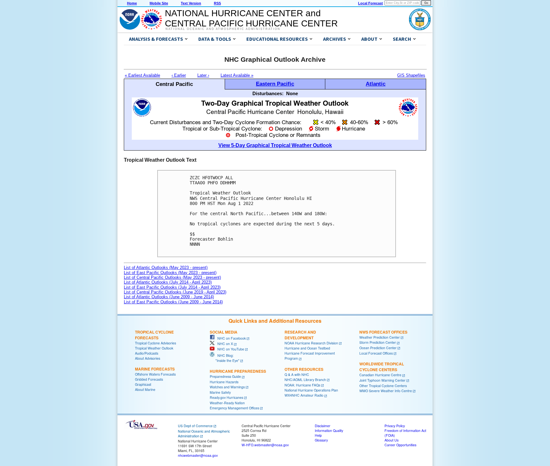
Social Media (223, 332)
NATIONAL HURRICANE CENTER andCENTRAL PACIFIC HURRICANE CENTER (251, 18)
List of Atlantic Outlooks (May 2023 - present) (166, 267)
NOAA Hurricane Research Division (311, 343)
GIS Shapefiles (411, 75)
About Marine (145, 389)
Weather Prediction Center (379, 337)
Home (132, 3)
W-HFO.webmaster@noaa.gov (265, 444)
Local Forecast (370, 3)
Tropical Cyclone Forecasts (154, 335)
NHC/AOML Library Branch (305, 379)
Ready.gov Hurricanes (226, 397)
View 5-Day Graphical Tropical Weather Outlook (275, 145)
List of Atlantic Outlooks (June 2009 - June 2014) (169, 296)
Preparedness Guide (225, 376)
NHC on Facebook (230, 338)
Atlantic (375, 84)
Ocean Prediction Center (378, 347)
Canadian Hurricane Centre (380, 374)
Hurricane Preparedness (238, 371)
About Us (391, 440)
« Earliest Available (142, 75)
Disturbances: (268, 93)
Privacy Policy (394, 425)
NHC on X (224, 343)
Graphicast (143, 384)
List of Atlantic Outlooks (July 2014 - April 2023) (168, 282)
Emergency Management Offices (234, 408)
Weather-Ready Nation (227, 402)
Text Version (191, 3)
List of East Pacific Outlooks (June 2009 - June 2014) (173, 302)
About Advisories (147, 358)
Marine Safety (220, 392)
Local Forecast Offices (376, 353)
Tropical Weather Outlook (154, 348)
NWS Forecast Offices (383, 332)
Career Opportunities (400, 444)
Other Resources (304, 369)
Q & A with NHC (297, 374)
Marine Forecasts (155, 369)
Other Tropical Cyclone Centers (383, 385)
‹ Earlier (179, 75)
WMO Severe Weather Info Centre (385, 390)
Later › (203, 75)
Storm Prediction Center (377, 342)
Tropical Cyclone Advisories (155, 343)
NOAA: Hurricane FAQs (302, 385)
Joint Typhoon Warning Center (382, 380)
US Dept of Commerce (195, 425)
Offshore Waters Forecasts (155, 374)
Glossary (321, 440)
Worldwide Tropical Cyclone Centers (381, 366)
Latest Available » (237, 75)
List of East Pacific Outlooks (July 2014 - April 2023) (172, 287)
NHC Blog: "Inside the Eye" (224, 358)
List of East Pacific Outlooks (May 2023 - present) (170, 272)
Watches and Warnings (227, 387)
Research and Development (300, 335)
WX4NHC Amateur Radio (304, 395)
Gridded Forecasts (149, 379)
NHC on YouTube (229, 349)
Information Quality (329, 430)
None (292, 93)
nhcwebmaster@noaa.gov (198, 455)
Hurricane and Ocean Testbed (307, 348)
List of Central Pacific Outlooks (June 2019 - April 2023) (175, 292)
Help (318, 435)
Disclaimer (322, 425)
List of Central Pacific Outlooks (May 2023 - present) (172, 277)
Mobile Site (159, 3)
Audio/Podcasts (146, 353)
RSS (217, 3)
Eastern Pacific (275, 84)
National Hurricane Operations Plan (311, 390)
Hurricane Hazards (224, 381)
